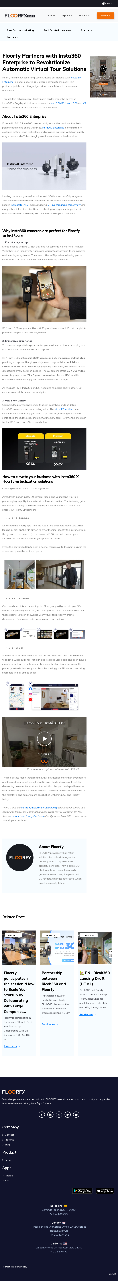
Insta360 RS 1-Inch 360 (64, 103)
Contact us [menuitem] (84, 15)
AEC (26, 204)
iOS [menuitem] (7, 1180)
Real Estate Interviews (57, 30)
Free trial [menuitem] (105, 15)
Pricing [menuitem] (8, 1160)
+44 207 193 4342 (59, 1234)
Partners (86, 30)
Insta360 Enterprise (53, 127)
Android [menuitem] (9, 1175)
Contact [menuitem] (9, 1134)
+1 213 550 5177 (59, 1251)
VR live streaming (57, 204)
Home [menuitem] (51, 15)
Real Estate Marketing (20, 30)
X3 (84, 103)
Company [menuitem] (10, 1127)
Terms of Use (8, 1266)
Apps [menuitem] (6, 1168)
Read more (10, 1046)
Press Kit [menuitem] (9, 1139)
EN (108, 3)
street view (74, 204)
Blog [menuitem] (7, 1144)
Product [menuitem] (9, 1152)
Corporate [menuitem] (66, 15)
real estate (16, 204)
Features (12, 37)
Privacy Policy (21, 1266)
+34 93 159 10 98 (59, 1213)
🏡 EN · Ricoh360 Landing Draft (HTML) (94, 978)
